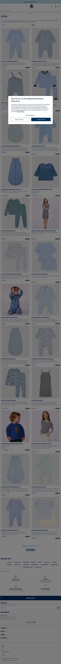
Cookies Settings (30, 115)
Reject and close (19, 119)
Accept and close (41, 119)
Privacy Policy (20, 111)
